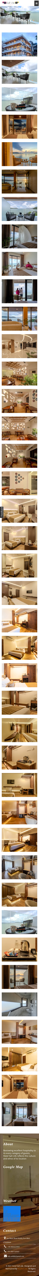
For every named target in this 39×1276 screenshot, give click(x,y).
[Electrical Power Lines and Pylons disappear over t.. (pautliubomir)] (19, 72)
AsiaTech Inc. (23, 1268)
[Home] (10, 3)
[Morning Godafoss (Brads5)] (19, 99)
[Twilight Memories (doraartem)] (19, 44)
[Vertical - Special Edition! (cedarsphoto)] (19, 126)
